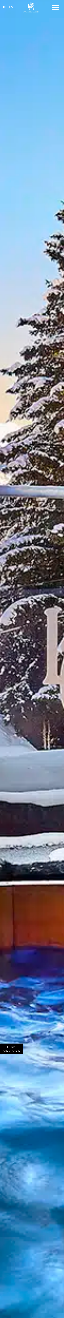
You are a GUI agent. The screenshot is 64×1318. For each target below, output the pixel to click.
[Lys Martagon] (31, 7)
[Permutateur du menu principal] (55, 7)
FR (5, 7)
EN (11, 7)
